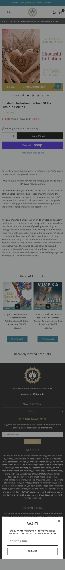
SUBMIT (32, 551)
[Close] (59, 521)
